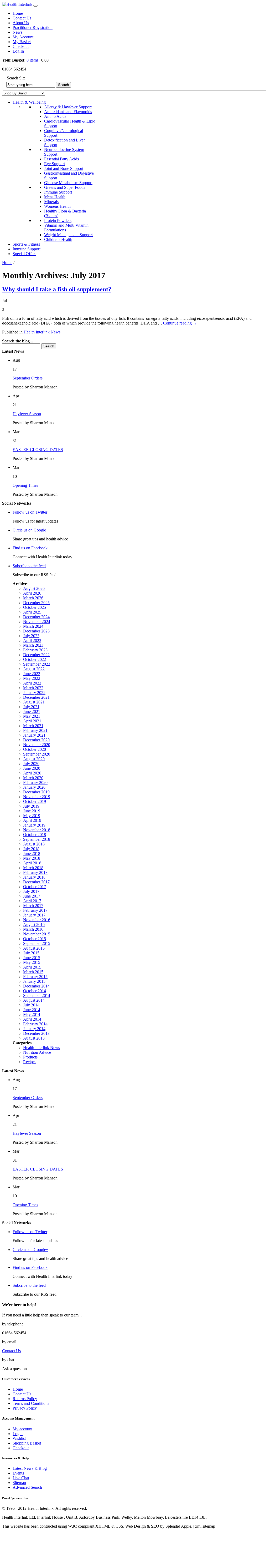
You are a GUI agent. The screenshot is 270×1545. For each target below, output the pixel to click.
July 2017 (31, 891)
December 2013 (36, 1033)
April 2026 (32, 593)
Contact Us (22, 18)
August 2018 (34, 844)
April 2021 (32, 721)
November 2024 (36, 621)
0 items (32, 60)
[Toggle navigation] (35, 6)
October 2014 (34, 991)
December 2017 (36, 882)
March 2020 (33, 778)
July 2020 (31, 763)
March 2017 (33, 905)
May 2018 (31, 858)
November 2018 (36, 830)
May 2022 (31, 678)
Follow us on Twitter (30, 512)
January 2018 (34, 877)
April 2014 (32, 1019)
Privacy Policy (25, 1408)
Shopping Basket (27, 1443)
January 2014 (34, 1028)
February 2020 (35, 782)
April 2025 (32, 612)
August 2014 (34, 1000)
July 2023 (31, 636)
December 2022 (36, 654)
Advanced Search (27, 1487)
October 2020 (34, 749)
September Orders (28, 378)
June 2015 (31, 957)
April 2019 (32, 820)
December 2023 (36, 631)
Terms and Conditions (31, 1403)
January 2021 (34, 735)
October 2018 (34, 834)
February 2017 (35, 910)
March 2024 (33, 626)
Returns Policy (25, 1398)
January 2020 (34, 787)
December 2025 (36, 602)
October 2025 (34, 607)
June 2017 (31, 896)
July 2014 (31, 1005)
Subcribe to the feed (29, 566)
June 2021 (31, 711)
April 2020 (32, 773)
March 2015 (33, 972)
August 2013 (34, 1038)
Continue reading (180, 323)
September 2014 (36, 995)
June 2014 (31, 1009)
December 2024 (36, 617)
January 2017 (34, 915)
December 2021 (36, 697)
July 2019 (31, 806)
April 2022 (32, 683)
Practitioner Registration (33, 27)
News (17, 32)
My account (22, 1429)
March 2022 (33, 688)
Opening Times (25, 485)
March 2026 (33, 598)
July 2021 (31, 707)
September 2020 (36, 754)
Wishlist (19, 1438)
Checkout (21, 46)
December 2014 (36, 986)
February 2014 (35, 1024)
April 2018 (32, 863)
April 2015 (32, 967)
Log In (18, 51)
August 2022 (34, 669)
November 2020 (36, 744)
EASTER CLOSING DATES (38, 449)
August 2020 (34, 759)
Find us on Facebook (30, 548)
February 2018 (35, 872)
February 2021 (35, 730)
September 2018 (36, 839)
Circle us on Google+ (30, 530)
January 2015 (34, 981)
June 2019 (31, 811)
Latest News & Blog (30, 1468)
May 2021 (31, 716)
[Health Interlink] (17, 4)
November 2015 (36, 934)
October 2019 (34, 801)
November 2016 (36, 920)
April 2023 (32, 640)
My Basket (22, 41)
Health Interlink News (42, 332)
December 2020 (36, 740)
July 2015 (31, 953)
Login (18, 1433)
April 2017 (32, 901)
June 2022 (31, 673)
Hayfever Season (27, 414)
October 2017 (34, 886)
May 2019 (31, 815)
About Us (21, 23)
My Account (23, 37)
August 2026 (34, 588)
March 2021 (33, 725)
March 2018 (33, 867)
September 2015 (36, 943)
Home (18, 13)
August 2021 (34, 702)
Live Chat (21, 1478)
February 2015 (35, 976)
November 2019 (36, 796)
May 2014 (31, 1014)
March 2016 (33, 929)
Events (18, 1473)
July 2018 (31, 849)
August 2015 (34, 948)
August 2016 (34, 924)
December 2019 (36, 792)
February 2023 (35, 650)
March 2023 (33, 645)
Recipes (29, 1062)
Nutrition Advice (37, 1052)
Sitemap (19, 1482)
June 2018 (31, 853)
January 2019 (34, 825)
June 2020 (31, 768)
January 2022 (34, 692)
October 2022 (34, 659)
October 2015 (34, 938)
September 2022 (36, 664)
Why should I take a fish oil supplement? (56, 289)
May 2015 (31, 962)
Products (30, 1057)
